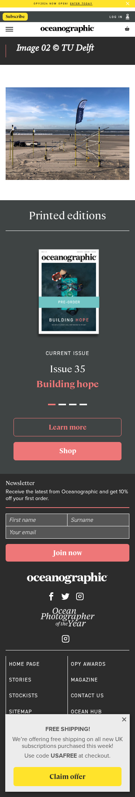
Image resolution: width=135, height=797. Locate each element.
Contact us (87, 695)
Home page (24, 664)
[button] (52, 404)
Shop (67, 450)
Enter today (81, 3)
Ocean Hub (86, 711)
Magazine (84, 679)
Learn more (68, 427)
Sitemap (20, 711)
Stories (20, 679)
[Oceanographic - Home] (67, 29)
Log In (117, 17)
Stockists (23, 695)
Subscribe (15, 16)
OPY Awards (88, 664)
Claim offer (68, 776)
